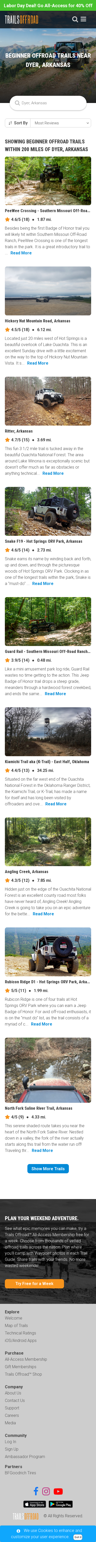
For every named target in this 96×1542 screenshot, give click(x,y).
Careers (12, 1415)
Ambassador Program (25, 1456)
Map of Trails (16, 1325)
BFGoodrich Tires (20, 1472)
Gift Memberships (20, 1366)
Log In (10, 1441)
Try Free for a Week (34, 1283)
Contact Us (15, 1400)
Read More (21, 253)
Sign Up (11, 1449)
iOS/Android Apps (21, 1340)
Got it (77, 1537)
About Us (13, 1393)
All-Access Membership (26, 1359)
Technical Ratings (20, 1333)
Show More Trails (48, 1168)
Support (12, 1408)
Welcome (13, 1318)
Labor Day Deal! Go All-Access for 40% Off (48, 5)
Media (10, 1422)
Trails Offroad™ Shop (23, 1374)
